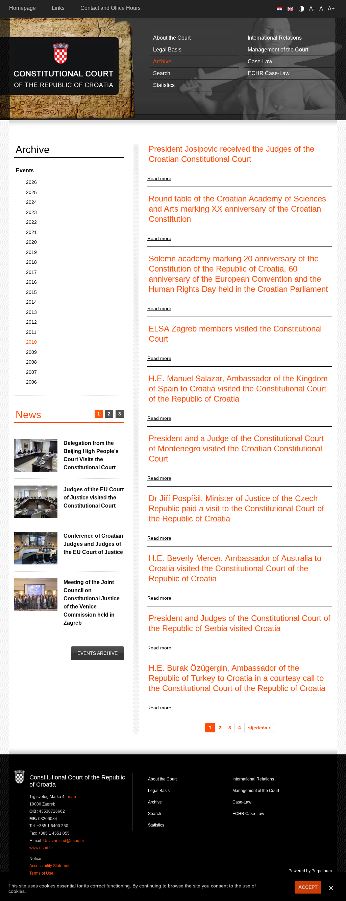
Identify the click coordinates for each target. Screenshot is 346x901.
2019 (31, 252)
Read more (159, 178)
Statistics (164, 85)
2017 (31, 272)
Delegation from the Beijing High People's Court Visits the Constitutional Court (91, 455)
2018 (31, 262)
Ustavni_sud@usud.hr (63, 840)
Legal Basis (167, 49)
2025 (31, 192)
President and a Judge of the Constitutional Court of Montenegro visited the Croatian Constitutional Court (236, 448)
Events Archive (97, 653)
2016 (31, 282)
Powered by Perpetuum (310, 870)
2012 (31, 322)
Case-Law (260, 61)
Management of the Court (278, 49)
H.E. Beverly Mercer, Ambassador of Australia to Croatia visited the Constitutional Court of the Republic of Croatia (235, 568)
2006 (31, 382)
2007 (31, 372)
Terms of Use (41, 873)
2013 (31, 312)
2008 (31, 362)
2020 (31, 242)
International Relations (275, 38)
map (72, 796)
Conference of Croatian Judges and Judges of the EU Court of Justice (93, 544)
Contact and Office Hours (110, 8)
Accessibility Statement (50, 865)
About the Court (172, 38)
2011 (31, 332)
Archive (162, 61)
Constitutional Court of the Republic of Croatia (64, 66)
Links (58, 8)
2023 (31, 212)
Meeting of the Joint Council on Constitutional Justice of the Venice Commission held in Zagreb (92, 602)
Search (161, 73)
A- (312, 9)
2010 (31, 342)
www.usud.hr (41, 847)
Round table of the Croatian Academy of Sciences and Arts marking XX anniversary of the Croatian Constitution (237, 208)
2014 (31, 302)
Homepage (22, 8)
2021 (31, 232)
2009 (31, 352)
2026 (31, 182)
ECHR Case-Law (269, 73)
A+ (331, 9)
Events (25, 170)
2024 (31, 202)
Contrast (302, 9)
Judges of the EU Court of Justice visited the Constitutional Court (94, 498)
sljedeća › (259, 727)
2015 (31, 292)
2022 (31, 222)
